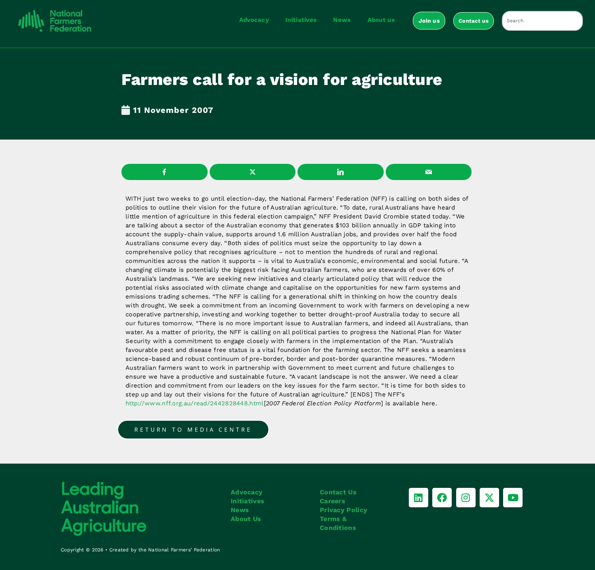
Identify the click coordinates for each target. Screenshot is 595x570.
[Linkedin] (418, 497)
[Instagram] (466, 497)
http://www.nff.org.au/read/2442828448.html (194, 403)
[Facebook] (442, 497)
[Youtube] (513, 497)
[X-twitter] (489, 497)
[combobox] (542, 21)
